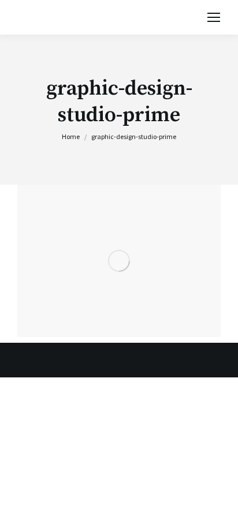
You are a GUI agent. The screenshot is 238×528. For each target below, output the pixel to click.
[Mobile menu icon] (214, 17)
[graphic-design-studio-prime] (119, 261)
